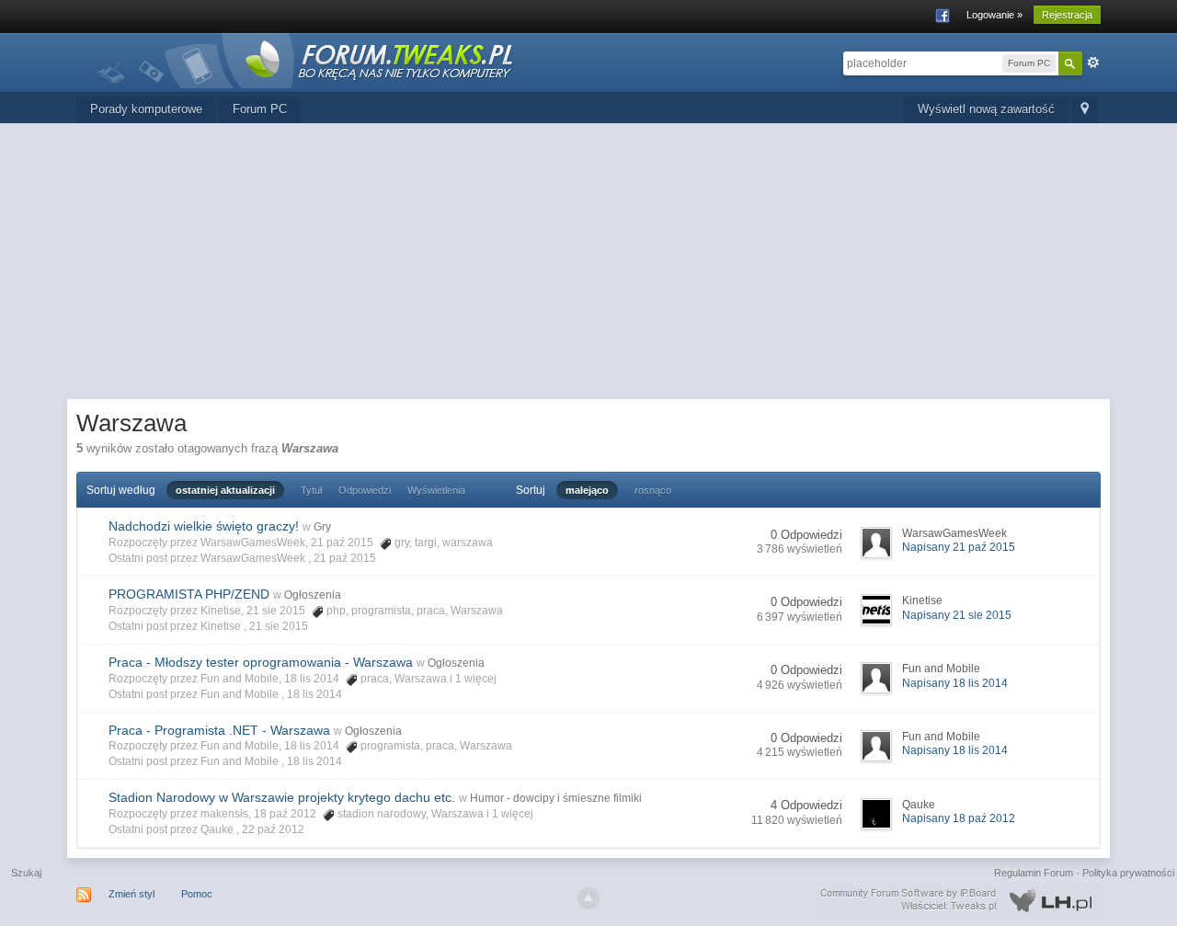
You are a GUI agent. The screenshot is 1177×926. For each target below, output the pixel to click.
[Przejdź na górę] (588, 898)
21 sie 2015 (278, 626)
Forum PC (260, 109)
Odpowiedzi (364, 490)
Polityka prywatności (1128, 872)
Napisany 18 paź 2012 (958, 818)
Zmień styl (131, 893)
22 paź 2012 (273, 829)
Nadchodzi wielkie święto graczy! (204, 526)
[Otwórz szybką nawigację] (1084, 110)
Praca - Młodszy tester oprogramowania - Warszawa (261, 662)
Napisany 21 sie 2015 (956, 615)
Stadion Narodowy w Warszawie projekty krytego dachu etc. (282, 797)
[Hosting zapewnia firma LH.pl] (960, 900)
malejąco (587, 490)
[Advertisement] (588, 261)
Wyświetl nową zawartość (986, 109)
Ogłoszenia (312, 595)
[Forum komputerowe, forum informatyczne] (306, 59)
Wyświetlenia (436, 490)
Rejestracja (1067, 14)
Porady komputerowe (146, 109)
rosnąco (652, 490)
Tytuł (311, 490)
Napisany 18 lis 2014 (955, 683)
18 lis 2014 (314, 694)
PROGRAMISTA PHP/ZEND (189, 594)
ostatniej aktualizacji (225, 490)
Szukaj (26, 872)
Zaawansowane (1093, 62)
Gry (322, 526)
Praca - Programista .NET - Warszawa (219, 730)
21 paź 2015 (345, 558)
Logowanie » (994, 14)
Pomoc (196, 893)
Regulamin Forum (1033, 872)
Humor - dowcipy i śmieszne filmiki (556, 798)
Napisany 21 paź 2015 (958, 547)
